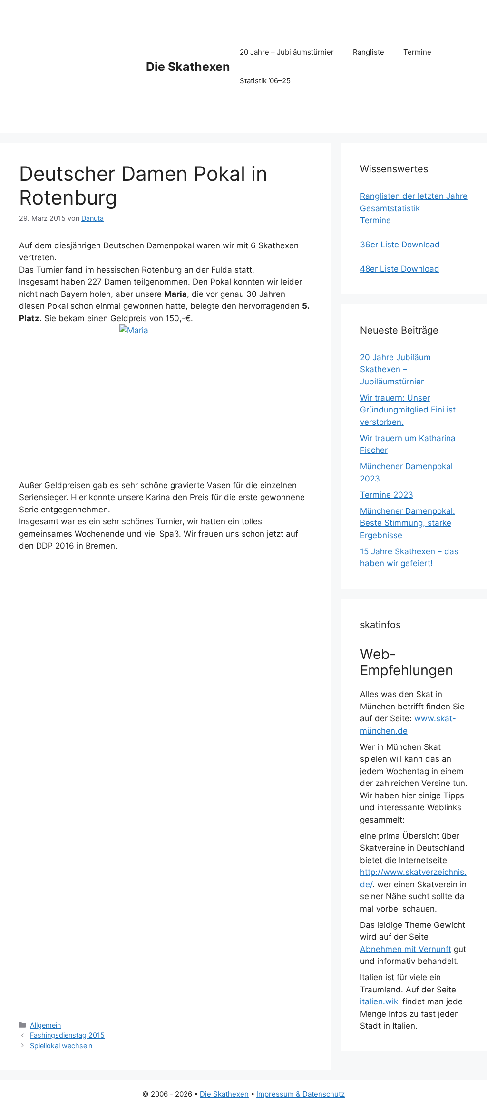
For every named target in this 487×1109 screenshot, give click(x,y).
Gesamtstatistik (390, 208)
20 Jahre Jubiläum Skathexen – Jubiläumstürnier (395, 369)
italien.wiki (380, 1001)
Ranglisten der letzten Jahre (414, 196)
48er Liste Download (399, 269)
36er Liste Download (400, 244)
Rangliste (368, 52)
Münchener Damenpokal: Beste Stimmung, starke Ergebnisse (407, 523)
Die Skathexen (188, 66)
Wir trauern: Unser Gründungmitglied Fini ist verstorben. (408, 410)
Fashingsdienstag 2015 (67, 1035)
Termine (417, 52)
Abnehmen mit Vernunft (405, 949)
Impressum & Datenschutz (300, 1094)
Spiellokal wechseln (61, 1045)
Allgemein (45, 1025)
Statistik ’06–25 (265, 80)
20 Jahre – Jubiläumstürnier (287, 52)
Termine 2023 (386, 495)
